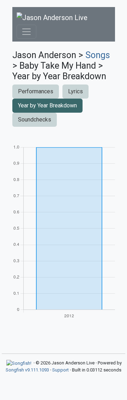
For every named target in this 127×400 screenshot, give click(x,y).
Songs (97, 55)
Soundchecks (34, 119)
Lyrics (75, 91)
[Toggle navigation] (26, 32)
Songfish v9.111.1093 (27, 370)
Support (60, 370)
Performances (35, 91)
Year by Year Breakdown (47, 105)
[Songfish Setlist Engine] (18, 362)
